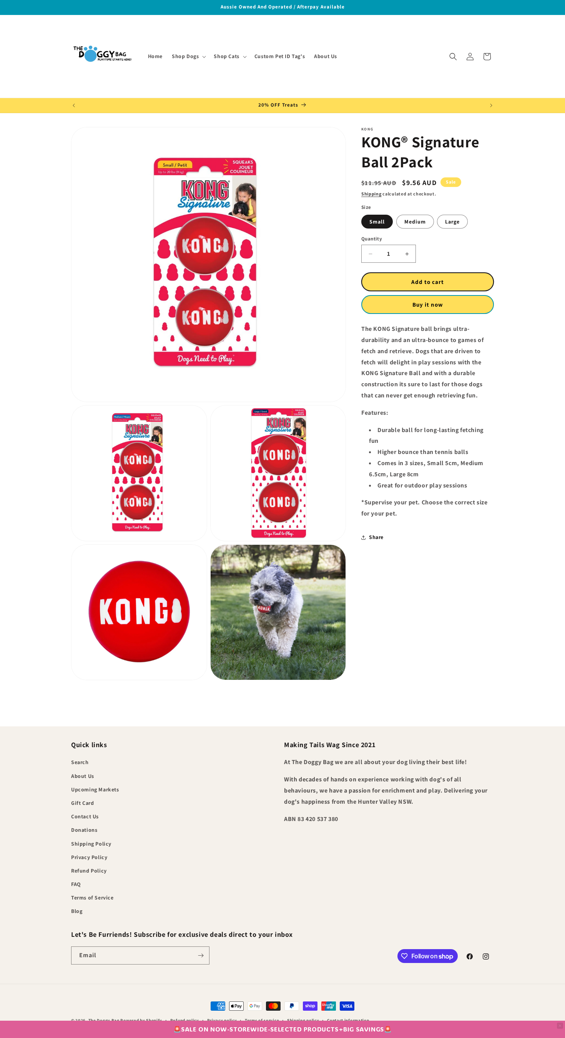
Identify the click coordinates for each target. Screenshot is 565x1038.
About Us (82, 776)
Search (80, 762)
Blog (76, 911)
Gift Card (82, 802)
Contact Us (85, 816)
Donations (84, 829)
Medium (415, 221)
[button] (188, 56)
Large (452, 221)
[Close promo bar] (560, 1026)
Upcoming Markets (95, 789)
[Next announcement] (491, 105)
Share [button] (376, 537)
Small (377, 221)
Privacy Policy (89, 857)
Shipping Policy (91, 843)
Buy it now (427, 304)
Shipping (371, 194)
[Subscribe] (200, 955)
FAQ (76, 884)
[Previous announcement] (73, 105)
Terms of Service (92, 897)
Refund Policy (89, 870)
